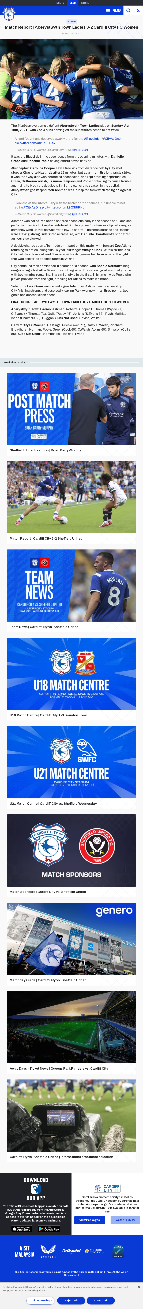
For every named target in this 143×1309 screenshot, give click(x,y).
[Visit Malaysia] (24, 1251)
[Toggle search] (128, 10)
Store (85, 3)
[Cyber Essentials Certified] (118, 1251)
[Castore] (48, 1251)
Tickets (59, 3)
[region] (71, 1295)
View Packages (89, 1220)
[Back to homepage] (8, 13)
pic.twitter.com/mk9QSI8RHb (63, 207)
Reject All (71, 1300)
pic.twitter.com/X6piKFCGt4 (35, 143)
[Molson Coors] (94, 1251)
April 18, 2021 (80, 149)
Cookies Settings (40, 1300)
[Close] (139, 1287)
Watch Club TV (125, 1220)
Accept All (101, 1300)
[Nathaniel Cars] (71, 1251)
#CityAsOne (112, 138)
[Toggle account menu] (138, 10)
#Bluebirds (92, 138)
